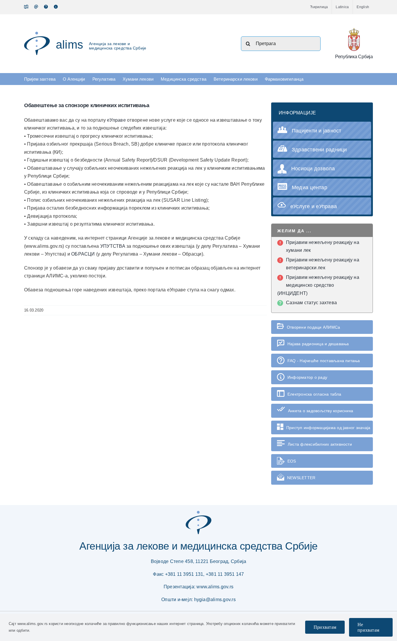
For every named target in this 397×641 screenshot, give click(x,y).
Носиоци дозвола (313, 168)
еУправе (117, 120)
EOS (291, 461)
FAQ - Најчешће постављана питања (323, 360)
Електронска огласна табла (314, 394)
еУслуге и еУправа (313, 206)
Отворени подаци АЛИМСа (313, 327)
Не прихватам (368, 627)
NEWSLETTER (301, 477)
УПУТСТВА (113, 246)
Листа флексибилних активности (320, 444)
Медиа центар (309, 187)
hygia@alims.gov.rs (215, 599)
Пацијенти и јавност (316, 131)
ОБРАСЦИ (83, 254)
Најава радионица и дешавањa (318, 343)
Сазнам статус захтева (311, 302)
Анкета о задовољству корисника (320, 410)
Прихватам (325, 627)
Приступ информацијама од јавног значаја (328, 427)
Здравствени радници (319, 150)
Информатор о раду (307, 377)
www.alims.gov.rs (214, 586)
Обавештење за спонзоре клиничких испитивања (86, 105)
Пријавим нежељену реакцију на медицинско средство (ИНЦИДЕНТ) (318, 285)
